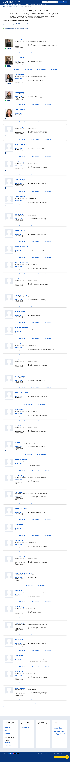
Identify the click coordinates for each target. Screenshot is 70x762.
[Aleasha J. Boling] (9, 78)
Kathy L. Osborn (20, 197)
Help (46, 753)
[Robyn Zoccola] (9, 95)
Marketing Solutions (45, 4)
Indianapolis (7, 727)
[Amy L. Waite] (9, 659)
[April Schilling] (9, 479)
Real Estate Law (24, 728)
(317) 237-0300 (18, 200)
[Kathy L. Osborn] (9, 200)
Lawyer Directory (9, 6)
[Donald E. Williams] (9, 147)
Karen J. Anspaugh (20, 109)
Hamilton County (8, 745)
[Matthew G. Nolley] (9, 511)
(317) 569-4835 (18, 463)
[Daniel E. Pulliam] (9, 675)
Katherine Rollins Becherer (23, 573)
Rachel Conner (19, 214)
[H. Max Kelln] (9, 642)
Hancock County (8, 744)
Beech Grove (7, 730)
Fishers (6, 728)
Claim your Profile (57, 730)
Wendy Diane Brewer (21, 392)
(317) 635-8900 (18, 218)
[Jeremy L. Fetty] (9, 43)
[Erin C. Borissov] (9, 60)
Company (43, 753)
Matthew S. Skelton (21, 459)
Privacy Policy (56, 753)
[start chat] (67, 757)
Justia (4, 6)
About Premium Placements (59, 731)
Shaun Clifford (19, 623)
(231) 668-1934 (18, 113)
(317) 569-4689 (18, 496)
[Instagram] (13, 753)
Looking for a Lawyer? (59, 757)
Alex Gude (18, 279)
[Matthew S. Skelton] (9, 463)
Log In (60, 1)
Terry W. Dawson (20, 426)
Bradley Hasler (19, 524)
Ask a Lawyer (12, 4)
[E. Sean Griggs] (9, 130)
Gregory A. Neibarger (21, 246)
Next (35, 703)
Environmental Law (25, 727)
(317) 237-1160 (18, 594)
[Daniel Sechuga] (9, 610)
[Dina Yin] (9, 445)
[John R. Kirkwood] (9, 691)
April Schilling (19, 476)
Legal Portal (38, 753)
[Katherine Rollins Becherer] (9, 576)
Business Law (23, 725)
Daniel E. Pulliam (20, 672)
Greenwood (7, 733)
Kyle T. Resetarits (20, 541)
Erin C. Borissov (19, 57)
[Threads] (15, 753)
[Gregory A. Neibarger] (9, 250)
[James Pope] (9, 594)
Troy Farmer (18, 492)
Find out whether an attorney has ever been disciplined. (42, 727)
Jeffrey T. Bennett (20, 376)
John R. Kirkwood (20, 688)
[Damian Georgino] (9, 314)
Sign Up (64, 1)
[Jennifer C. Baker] (9, 182)
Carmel (6, 735)
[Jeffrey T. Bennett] (9, 379)
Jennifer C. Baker (20, 179)
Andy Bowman (19, 360)
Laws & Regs (32, 4)
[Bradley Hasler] (9, 528)
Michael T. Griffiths (21, 295)
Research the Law (19, 4)
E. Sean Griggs (19, 127)
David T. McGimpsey (21, 263)
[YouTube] (10, 753)
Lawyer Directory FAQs (58, 728)
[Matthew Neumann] (9, 233)
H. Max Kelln (19, 639)
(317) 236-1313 (18, 131)
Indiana (22, 6)
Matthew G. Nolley (21, 508)
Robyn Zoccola (19, 92)
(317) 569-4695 (18, 480)
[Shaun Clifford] (9, 626)
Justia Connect (32, 753)
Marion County (8, 742)
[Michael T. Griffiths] (9, 298)
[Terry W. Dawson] (9, 429)
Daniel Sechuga (20, 607)
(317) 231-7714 (18, 396)
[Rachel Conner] (9, 217)
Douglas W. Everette (21, 327)
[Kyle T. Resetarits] (9, 544)
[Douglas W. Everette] (9, 331)
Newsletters (38, 4)
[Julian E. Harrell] (9, 560)
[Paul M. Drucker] (9, 347)
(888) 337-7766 (18, 44)
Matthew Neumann (21, 230)
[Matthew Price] (9, 413)
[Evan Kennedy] (9, 165)
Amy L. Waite (19, 655)
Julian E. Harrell (20, 557)
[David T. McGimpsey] (9, 266)
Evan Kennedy (19, 162)
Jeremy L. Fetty (19, 40)
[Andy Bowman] (9, 363)
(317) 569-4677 (18, 446)
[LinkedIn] (9, 753)
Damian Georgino (20, 311)
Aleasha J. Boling (20, 75)
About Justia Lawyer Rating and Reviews (59, 734)
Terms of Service (51, 753)
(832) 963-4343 (18, 577)
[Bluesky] (16, 753)
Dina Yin (17, 442)
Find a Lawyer (6, 4)
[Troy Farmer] (9, 495)
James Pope (18, 590)
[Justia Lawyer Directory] (8, 2)
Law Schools (26, 4)
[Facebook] (12, 753)
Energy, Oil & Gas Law (16, 6)
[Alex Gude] (9, 282)
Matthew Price (19, 410)
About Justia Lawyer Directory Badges (58, 726)
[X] (18, 753)
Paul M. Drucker (20, 344)
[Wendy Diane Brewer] (9, 395)
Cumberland (7, 732)
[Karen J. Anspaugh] (9, 113)
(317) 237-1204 (18, 627)
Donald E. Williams (21, 144)
